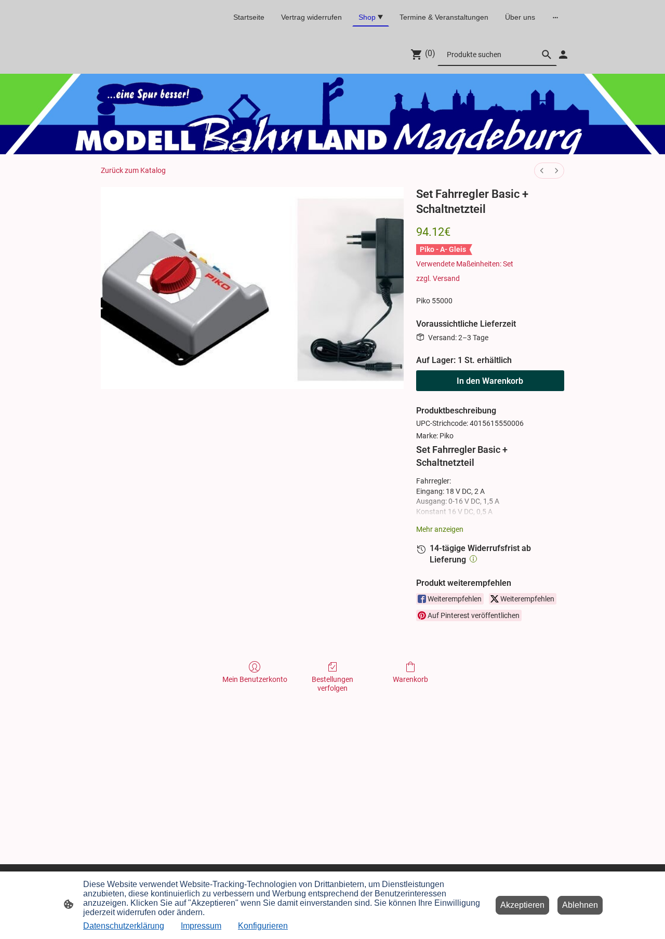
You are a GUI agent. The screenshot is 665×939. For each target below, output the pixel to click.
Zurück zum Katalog (133, 170)
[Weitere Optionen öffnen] (555, 17)
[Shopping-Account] (563, 54)
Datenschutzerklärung (123, 925)
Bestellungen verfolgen (332, 683)
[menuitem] (542, 170)
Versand (446, 278)
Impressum (201, 925)
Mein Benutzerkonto (254, 679)
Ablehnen (580, 905)
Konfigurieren (263, 925)
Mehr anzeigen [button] (439, 529)
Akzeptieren (522, 905)
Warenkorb (410, 679)
